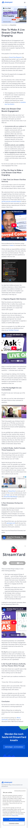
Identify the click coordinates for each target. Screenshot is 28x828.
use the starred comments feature (11, 201)
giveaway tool (11, 523)
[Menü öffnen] (24, 2)
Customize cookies (14, 823)
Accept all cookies (14, 819)
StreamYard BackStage (10, 496)
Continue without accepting (20, 790)
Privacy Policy (15, 815)
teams (12, 245)
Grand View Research (15, 57)
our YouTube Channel (12, 330)
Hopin (8, 495)
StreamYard (11, 491)
